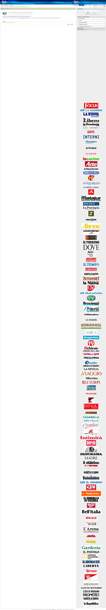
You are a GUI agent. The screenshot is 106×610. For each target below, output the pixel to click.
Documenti (81, 5)
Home (2, 5)
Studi (86, 5)
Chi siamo (11, 5)
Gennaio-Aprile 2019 (23, 17)
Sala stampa (76, 5)
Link (100, 5)
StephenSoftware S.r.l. (54, 609)
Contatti (6, 5)
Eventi (90, 5)
